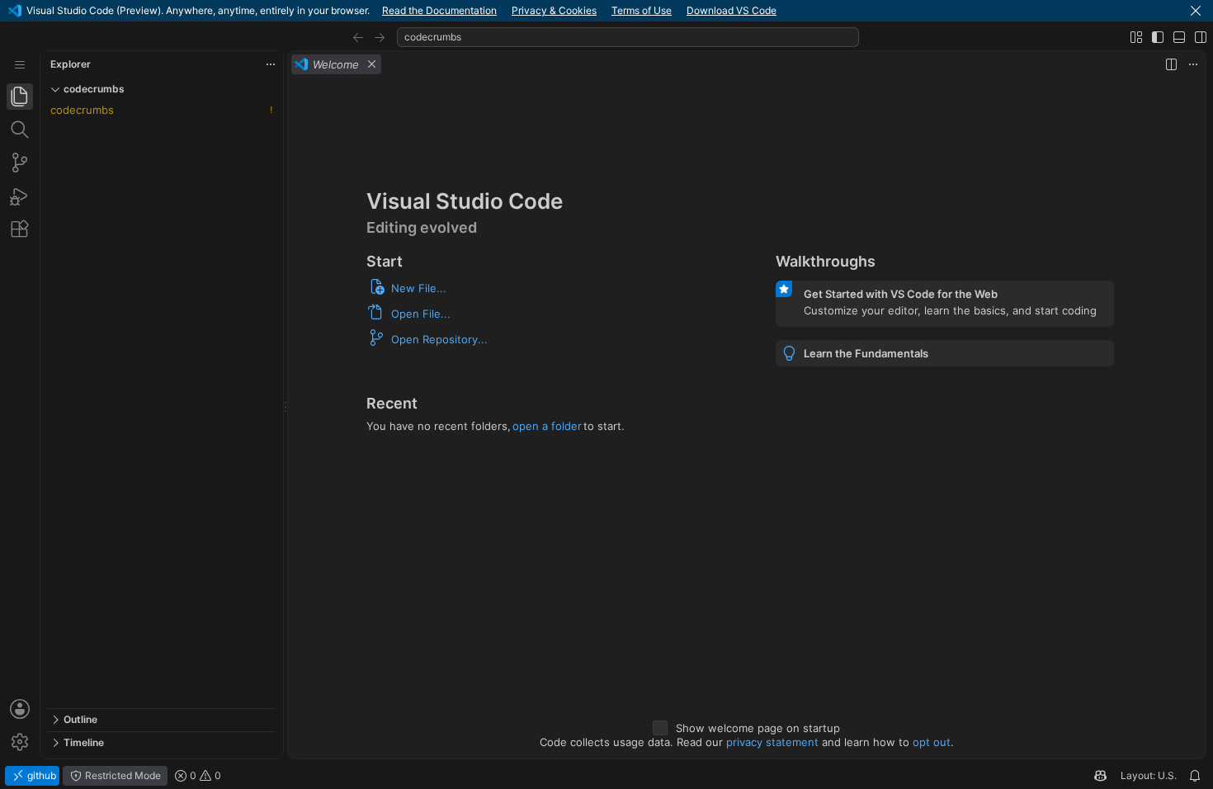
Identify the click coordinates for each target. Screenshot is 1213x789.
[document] (747, 418)
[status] (606, 776)
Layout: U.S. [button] (1149, 775)
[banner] (606, 10)
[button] (1196, 11)
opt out (932, 742)
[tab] (20, 96)
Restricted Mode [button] (122, 775)
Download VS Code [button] (731, 10)
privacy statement (772, 742)
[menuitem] (20, 64)
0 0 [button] (204, 775)
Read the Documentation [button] (439, 10)
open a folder (547, 425)
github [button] (40, 775)
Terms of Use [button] (641, 10)
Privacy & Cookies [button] (554, 10)
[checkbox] (660, 727)
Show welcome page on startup (758, 728)
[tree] (161, 404)
